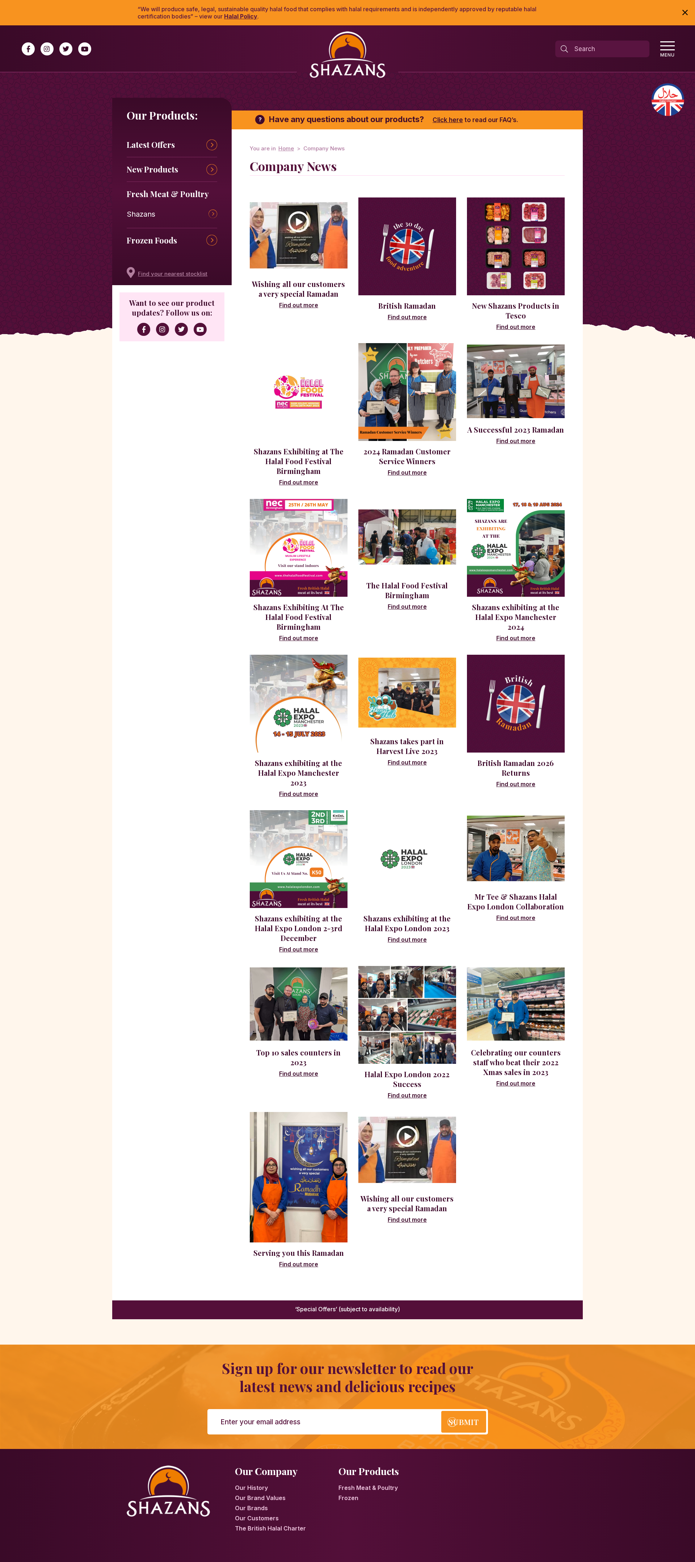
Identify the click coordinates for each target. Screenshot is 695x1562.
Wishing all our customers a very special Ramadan (298, 289)
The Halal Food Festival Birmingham (407, 590)
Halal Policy (240, 16)
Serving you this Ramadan (298, 1253)
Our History (251, 1487)
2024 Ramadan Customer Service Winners (407, 456)
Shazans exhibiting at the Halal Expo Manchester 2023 (298, 772)
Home (286, 148)
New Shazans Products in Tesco (515, 310)
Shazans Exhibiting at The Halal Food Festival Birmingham (299, 461)
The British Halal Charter (270, 1528)
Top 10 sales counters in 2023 (298, 1057)
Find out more (298, 305)
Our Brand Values (260, 1497)
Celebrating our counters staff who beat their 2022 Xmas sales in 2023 (516, 1062)
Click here (448, 120)
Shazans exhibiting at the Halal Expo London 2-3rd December (298, 928)
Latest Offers (151, 144)
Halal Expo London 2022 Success (407, 1079)
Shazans (141, 214)
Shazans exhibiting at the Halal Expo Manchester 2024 (515, 617)
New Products (152, 169)
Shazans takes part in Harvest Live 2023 (407, 746)
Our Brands (251, 1508)
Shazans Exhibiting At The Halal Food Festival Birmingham (298, 617)
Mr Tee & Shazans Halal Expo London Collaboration (515, 901)
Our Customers (257, 1518)
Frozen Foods (152, 240)
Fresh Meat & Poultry (168, 193)
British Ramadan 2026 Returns (515, 768)
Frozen (348, 1497)
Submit (463, 1422)
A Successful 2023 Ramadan (515, 429)
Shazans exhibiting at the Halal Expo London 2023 (407, 923)
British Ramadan (407, 306)
